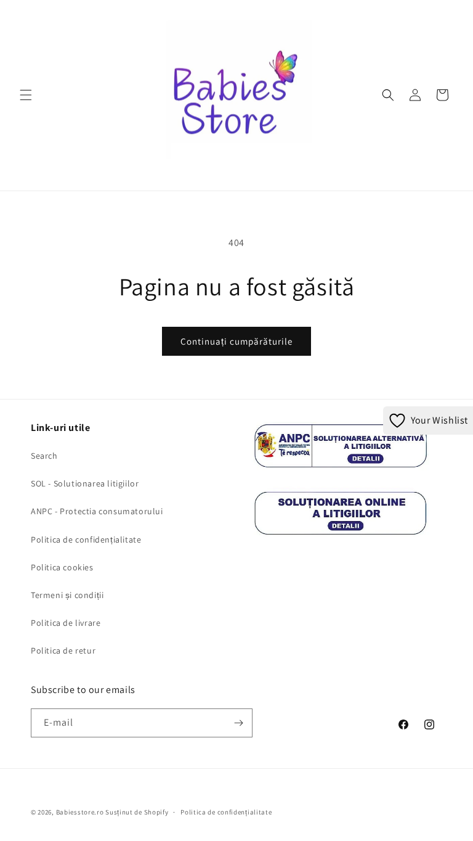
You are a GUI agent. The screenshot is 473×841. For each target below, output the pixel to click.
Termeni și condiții (67, 595)
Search (44, 455)
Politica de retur (63, 650)
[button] (25, 95)
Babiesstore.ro (80, 812)
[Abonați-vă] (238, 722)
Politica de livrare (65, 622)
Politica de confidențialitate (86, 539)
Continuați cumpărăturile (236, 341)
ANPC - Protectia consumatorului (97, 511)
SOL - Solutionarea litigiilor (85, 483)
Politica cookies (62, 567)
